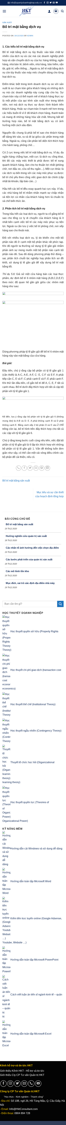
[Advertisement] (17, 496)
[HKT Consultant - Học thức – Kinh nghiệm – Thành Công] (27, 11)
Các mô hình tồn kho (17, 571)
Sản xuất (7, 22)
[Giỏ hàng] (55, 11)
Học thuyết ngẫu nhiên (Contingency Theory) (35, 730)
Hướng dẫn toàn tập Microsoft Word (30, 881)
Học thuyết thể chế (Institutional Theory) (32, 704)
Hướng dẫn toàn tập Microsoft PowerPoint (34, 959)
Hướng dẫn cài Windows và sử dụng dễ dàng (36, 848)
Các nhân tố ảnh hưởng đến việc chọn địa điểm (32, 547)
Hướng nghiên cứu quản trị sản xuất (26, 536)
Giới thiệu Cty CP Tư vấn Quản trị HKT (22, 1075)
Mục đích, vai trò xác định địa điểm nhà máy (30, 583)
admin (30, 36)
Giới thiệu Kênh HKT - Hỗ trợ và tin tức (22, 1070)
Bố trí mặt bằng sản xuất (16, 480)
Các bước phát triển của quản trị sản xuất (29, 559)
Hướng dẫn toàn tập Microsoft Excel (30, 1033)
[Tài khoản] (49, 11)
